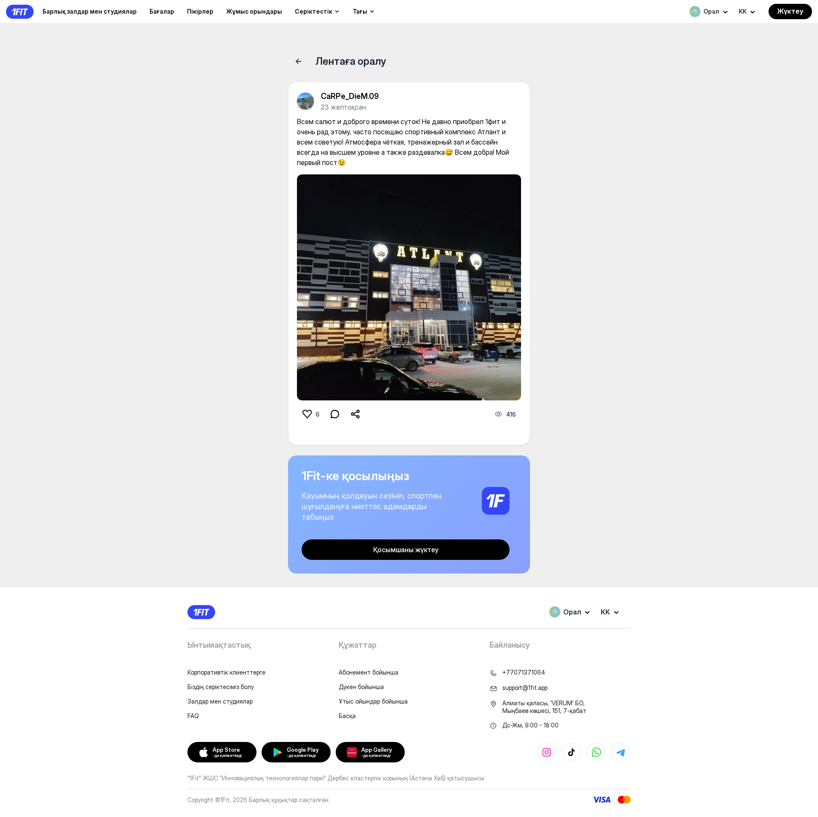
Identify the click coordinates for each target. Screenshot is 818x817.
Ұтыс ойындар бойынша (373, 701)
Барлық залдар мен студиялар (90, 11)
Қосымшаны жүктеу (405, 549)
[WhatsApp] (596, 752)
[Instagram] (546, 752)
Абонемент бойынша (368, 672)
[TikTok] (571, 752)
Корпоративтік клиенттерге (226, 672)
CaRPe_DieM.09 (350, 96)
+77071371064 (523, 672)
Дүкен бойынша (361, 686)
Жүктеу (790, 11)
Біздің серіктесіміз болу (220, 686)
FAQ (193, 715)
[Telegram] (621, 752)
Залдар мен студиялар (220, 701)
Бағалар (162, 11)
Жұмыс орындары (254, 11)
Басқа (347, 715)
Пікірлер (200, 11)
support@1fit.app (524, 687)
